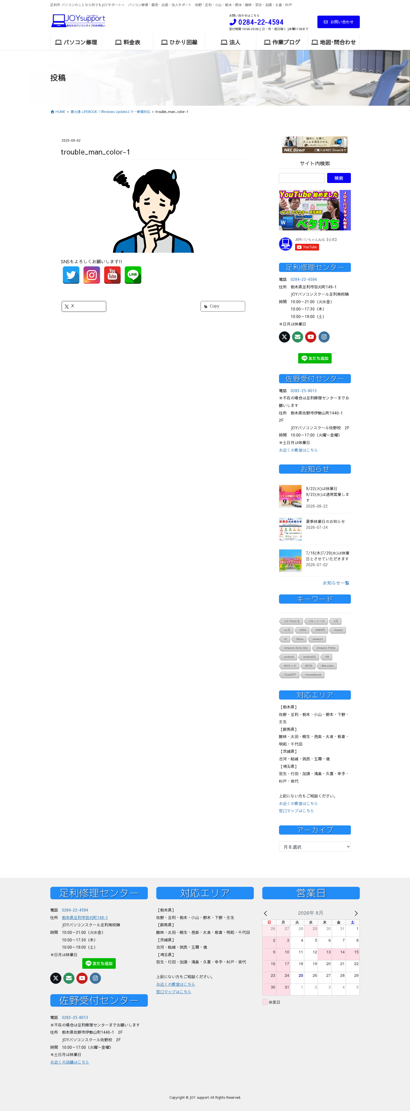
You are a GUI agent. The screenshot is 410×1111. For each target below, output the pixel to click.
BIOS (308, 665)
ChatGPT (290, 674)
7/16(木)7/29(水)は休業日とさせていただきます (327, 555)
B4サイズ (290, 665)
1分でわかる (292, 621)
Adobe (338, 630)
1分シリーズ (317, 621)
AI (285, 638)
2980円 (320, 630)
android (289, 656)
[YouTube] (112, 275)
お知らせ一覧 (336, 583)
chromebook (313, 674)
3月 (336, 621)
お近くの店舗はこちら (69, 1062)
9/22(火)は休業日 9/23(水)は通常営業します (327, 494)
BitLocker (328, 665)
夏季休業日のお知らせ (325, 521)
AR (327, 656)
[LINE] (133, 275)
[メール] (297, 337)
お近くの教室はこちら (298, 450)
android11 (309, 656)
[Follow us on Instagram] (324, 337)
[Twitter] (71, 275)
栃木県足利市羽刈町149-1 (85, 917)
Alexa (299, 638)
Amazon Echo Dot (296, 647)
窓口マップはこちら (296, 810)
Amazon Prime (326, 647)
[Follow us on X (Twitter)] (284, 337)
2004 (303, 630)
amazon (318, 638)
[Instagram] (92, 275)
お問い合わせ (342, 22)
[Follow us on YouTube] (310, 337)
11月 (287, 630)
